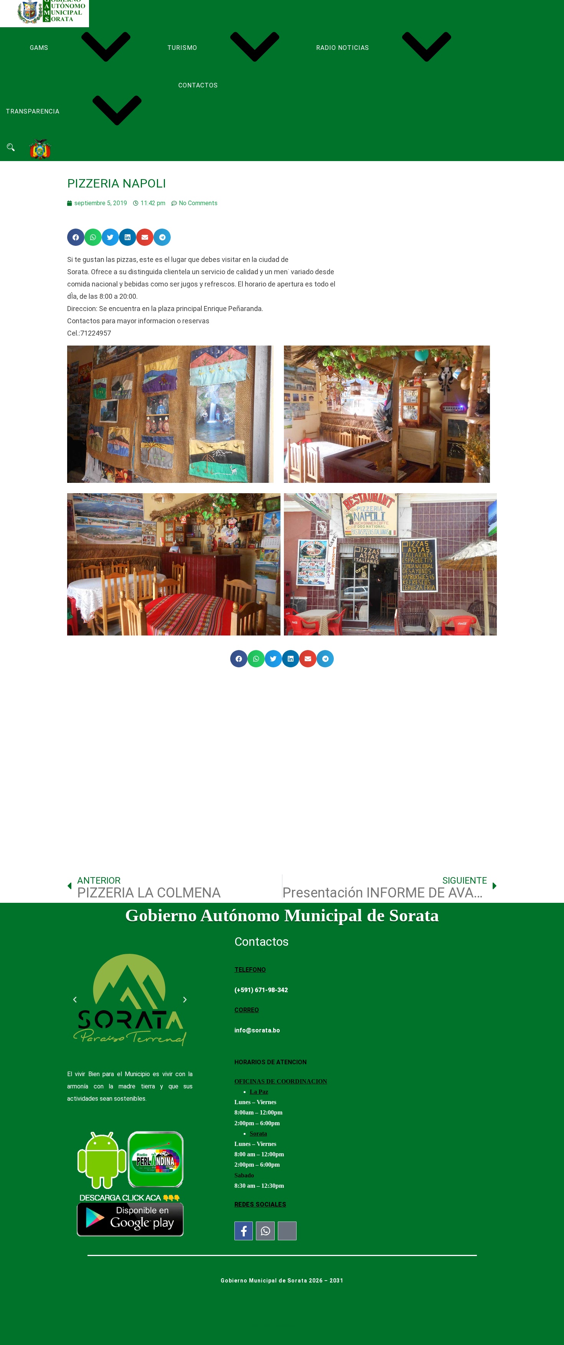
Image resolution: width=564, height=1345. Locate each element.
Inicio (16, 21)
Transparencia (32, 111)
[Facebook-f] (243, 1231)
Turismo (182, 47)
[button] (75, 237)
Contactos (198, 85)
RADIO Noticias (342, 47)
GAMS (39, 47)
